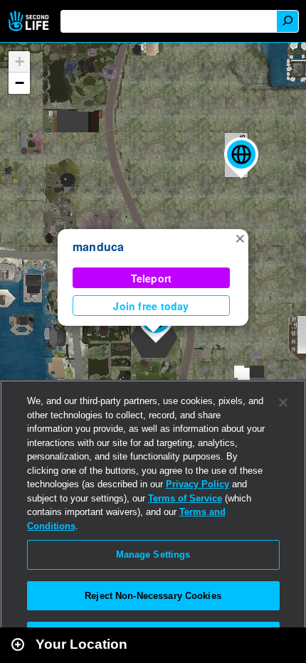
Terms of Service (185, 498)
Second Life (30, 21)
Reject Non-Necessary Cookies (153, 595)
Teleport (151, 278)
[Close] (283, 402)
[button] (241, 158)
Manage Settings (153, 554)
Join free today (151, 306)
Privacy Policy (197, 484)
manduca (99, 246)
